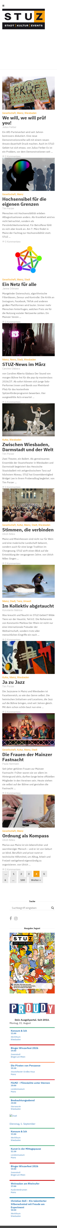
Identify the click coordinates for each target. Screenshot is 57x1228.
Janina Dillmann (10, 288)
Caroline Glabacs (11, 368)
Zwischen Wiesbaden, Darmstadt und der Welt (27, 447)
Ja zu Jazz (13, 682)
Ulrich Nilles (8, 534)
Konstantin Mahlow (12, 610)
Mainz (20, 113)
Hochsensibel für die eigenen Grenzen (24, 201)
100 (22, 880)
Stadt (27, 279)
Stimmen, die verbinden (28, 529)
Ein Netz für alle (19, 284)
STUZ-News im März (24, 364)
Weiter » (36, 880)
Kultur (5, 440)
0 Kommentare (11, 156)
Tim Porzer (8, 208)
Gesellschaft (9, 113)
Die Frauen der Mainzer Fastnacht (27, 757)
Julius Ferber (9, 127)
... (6, 873)
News (13, 359)
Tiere (19, 601)
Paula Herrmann (10, 763)
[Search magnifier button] (52, 908)
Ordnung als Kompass (25, 835)
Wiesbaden (30, 113)
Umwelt (27, 601)
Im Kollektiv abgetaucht (28, 605)
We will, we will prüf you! (24, 120)
